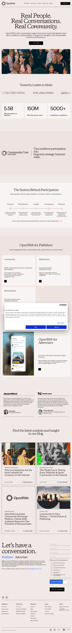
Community (5, 609)
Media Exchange (20, 611)
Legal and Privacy (64, 606)
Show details (60, 322)
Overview (4, 606)
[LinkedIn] (3, 597)
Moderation (5, 611)
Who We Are (48, 606)
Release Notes (34, 620)
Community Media (21, 609)
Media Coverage (49, 613)
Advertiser (21, 557)
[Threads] (6, 597)
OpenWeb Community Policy (64, 610)
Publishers (27, 3)
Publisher (7, 557)
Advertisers (34, 3)
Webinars (33, 613)
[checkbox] (60, 570)
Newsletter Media (20, 613)
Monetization (5, 613)
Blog (32, 609)
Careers (47, 611)
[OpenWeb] (8, 3)
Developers (33, 618)
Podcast (40, 3)
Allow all (56, 327)
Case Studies (34, 611)
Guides (32, 616)
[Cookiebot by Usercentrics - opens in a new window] (60, 305)
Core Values (48, 609)
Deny (36, 327)
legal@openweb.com (35, 569)
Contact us (65, 3)
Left (8, 404)
